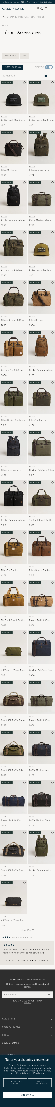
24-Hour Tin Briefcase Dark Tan (12, 370)
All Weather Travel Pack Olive (13, 670)
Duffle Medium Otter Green (39, 220)
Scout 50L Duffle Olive (12, 770)
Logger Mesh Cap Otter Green (40, 120)
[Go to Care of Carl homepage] (13, 9)
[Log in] (38, 8)
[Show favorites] (41, 8)
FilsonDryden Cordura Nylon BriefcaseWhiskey (41, 570)
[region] (27, 953)
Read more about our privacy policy (27, 1001)
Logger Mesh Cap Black (13, 120)
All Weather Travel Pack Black (13, 920)
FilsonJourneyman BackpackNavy (10, 470)
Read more (39, 1073)
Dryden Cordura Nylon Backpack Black (12, 220)
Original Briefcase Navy (41, 670)
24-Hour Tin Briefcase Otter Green (12, 270)
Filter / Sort (11, 67)
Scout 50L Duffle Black (13, 870)
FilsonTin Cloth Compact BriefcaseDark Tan (13, 570)
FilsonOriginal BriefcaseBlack (8, 170)
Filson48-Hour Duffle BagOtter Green (12, 320)
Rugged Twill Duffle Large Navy (11, 820)
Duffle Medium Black (39, 820)
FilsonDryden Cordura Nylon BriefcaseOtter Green (12, 420)
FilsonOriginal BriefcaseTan (36, 320)
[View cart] (46, 8)
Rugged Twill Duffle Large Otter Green (39, 720)
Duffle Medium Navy (39, 770)
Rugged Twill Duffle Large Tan (39, 620)
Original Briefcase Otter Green (41, 470)
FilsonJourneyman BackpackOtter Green (39, 170)
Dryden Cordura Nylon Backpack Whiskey (40, 370)
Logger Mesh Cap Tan (40, 270)
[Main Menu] (50, 8)
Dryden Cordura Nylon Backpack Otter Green (40, 870)
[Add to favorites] (24, 83)
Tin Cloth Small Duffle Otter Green (40, 520)
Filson (5, 26)
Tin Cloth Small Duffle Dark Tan (12, 620)
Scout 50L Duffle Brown (13, 720)
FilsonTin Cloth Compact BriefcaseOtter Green (41, 420)
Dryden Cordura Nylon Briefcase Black (12, 520)
